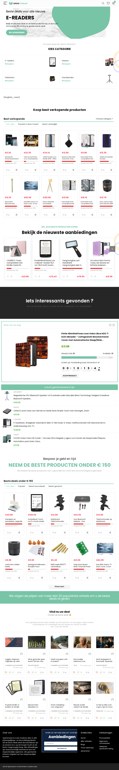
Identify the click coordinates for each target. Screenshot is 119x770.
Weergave (9, 64)
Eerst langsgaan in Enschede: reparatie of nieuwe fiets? (104, 661)
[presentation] (7, 249)
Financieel (99, 711)
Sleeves (16, 407)
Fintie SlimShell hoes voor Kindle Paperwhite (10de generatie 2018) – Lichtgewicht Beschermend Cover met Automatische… (85, 336)
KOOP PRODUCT (70, 376)
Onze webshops (87, 748)
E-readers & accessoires (14, 665)
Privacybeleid (104, 738)
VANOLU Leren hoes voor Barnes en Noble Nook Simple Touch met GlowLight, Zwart (51, 410)
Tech (75, 665)
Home (83, 738)
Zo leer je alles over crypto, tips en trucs (104, 706)
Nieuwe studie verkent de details (81, 706)
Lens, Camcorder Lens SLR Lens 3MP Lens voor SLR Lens (106, 204)
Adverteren (85, 751)
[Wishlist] (108, 3)
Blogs (83, 744)
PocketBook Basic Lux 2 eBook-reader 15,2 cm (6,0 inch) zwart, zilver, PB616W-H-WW (17, 264)
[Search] (103, 3)
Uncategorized (33, 665)
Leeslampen (17, 392)
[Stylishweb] (21, 654)
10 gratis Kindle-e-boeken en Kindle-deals (12, 707)
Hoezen (15, 435)
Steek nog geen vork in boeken (59, 660)
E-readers (17, 419)
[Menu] (5, 3)
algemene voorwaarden (104, 742)
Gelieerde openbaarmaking (106, 747)
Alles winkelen (86, 741)
